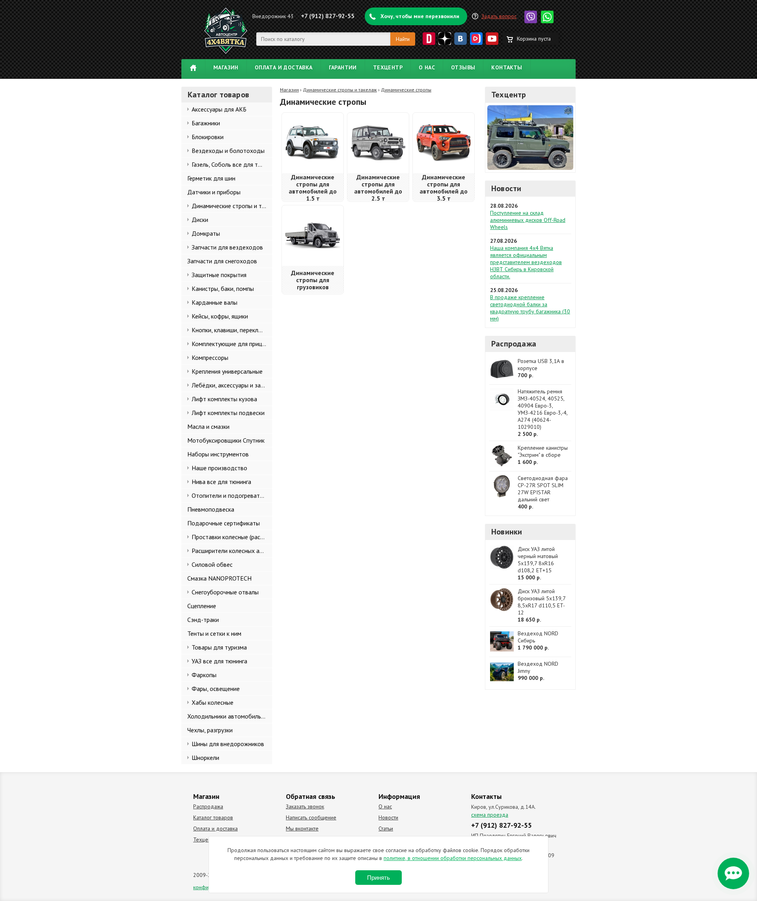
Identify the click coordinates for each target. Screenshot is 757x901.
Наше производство (219, 468)
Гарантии (343, 67)
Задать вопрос (498, 16)
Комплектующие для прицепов (232, 344)
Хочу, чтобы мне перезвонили (419, 16)
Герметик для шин (211, 178)
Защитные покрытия (219, 275)
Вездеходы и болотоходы (228, 151)
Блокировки (208, 137)
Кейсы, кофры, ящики (220, 316)
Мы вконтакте (302, 828)
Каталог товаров (213, 817)
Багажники (206, 123)
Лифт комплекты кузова (224, 399)
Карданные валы (214, 302)
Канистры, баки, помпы (223, 288)
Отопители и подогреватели (230, 495)
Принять (378, 877)
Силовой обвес (212, 564)
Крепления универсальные (227, 371)
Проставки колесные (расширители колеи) (232, 537)
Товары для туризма (219, 647)
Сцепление (201, 606)
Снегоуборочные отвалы (225, 592)
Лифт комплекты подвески (228, 413)
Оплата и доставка (284, 67)
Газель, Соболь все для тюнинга (232, 164)
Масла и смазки (208, 426)
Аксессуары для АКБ (219, 109)
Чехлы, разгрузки (210, 730)
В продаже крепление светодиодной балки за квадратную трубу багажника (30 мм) (530, 308)
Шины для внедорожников (228, 744)
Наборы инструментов (218, 454)
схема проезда (489, 814)
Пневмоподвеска (210, 509)
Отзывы (463, 67)
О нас (427, 67)
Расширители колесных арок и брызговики (232, 551)
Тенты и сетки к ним (214, 633)
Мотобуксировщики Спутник (226, 440)
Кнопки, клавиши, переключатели (232, 330)
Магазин (226, 67)
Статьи (385, 828)
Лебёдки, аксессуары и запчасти (232, 385)
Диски (200, 219)
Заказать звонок (305, 806)
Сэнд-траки (203, 620)
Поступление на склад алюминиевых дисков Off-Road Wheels (527, 220)
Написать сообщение (311, 817)
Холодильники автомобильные (229, 716)
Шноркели (205, 757)
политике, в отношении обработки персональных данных (453, 858)
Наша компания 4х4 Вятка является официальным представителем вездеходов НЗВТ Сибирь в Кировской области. (526, 262)
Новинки (506, 532)
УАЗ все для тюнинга (219, 661)
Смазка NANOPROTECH (219, 578)
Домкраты (206, 233)
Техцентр (388, 67)
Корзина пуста (534, 38)
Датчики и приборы (214, 192)
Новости (506, 188)
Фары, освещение (216, 689)
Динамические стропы (406, 90)
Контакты (506, 67)
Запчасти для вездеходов (227, 247)
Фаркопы (204, 675)
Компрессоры (210, 357)
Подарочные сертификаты (223, 523)
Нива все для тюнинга (221, 482)
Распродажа (513, 344)
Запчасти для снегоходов (222, 261)
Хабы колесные (212, 702)
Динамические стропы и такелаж (232, 206)
